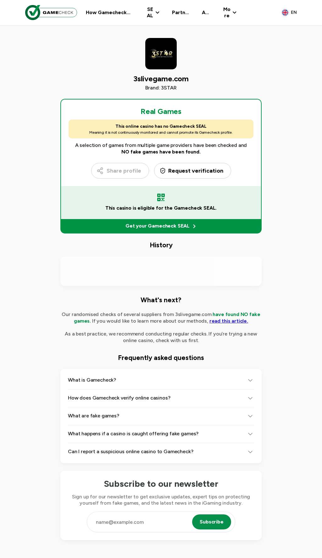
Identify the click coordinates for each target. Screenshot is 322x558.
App (205, 12)
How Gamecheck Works (106, 12)
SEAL (150, 12)
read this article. (228, 321)
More (226, 12)
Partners (180, 12)
